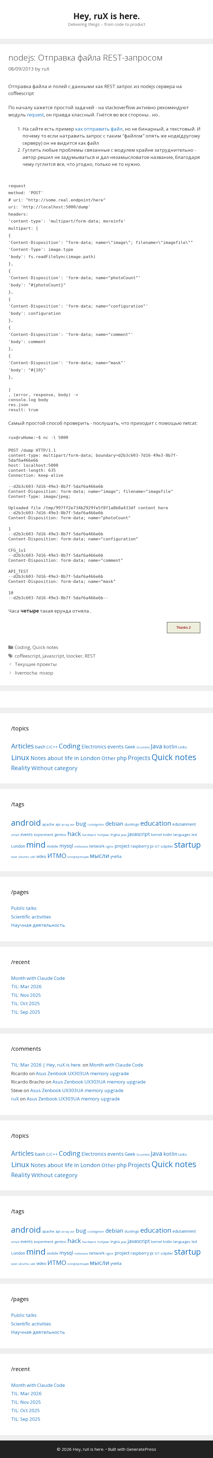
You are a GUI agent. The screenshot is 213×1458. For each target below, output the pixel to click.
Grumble (143, 747)
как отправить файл (99, 129)
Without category (54, 768)
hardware (89, 835)
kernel (156, 834)
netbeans (81, 846)
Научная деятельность (38, 925)
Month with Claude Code (38, 978)
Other (109, 758)
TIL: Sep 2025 (25, 1012)
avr (72, 825)
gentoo (60, 834)
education (155, 823)
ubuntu (23, 857)
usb (32, 857)
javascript (53, 656)
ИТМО (56, 855)
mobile (52, 846)
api (57, 824)
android (26, 822)
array (65, 825)
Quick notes (45, 647)
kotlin (170, 746)
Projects (139, 758)
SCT (156, 846)
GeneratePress (141, 1449)
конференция (78, 857)
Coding (22, 647)
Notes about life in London (65, 758)
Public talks (24, 908)
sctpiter (167, 846)
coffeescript (27, 656)
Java (156, 746)
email (15, 835)
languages (182, 834)
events (115, 746)
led (194, 834)
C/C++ (52, 747)
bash (40, 746)
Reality (20, 768)
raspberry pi (142, 846)
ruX (15, 1098)
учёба (115, 856)
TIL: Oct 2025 (25, 1003)
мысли (99, 856)
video (41, 856)
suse (14, 857)
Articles (22, 745)
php (122, 758)
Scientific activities (31, 916)
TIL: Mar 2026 (26, 986)
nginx (109, 846)
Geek (130, 746)
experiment (43, 834)
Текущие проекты (36, 664)
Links (182, 747)
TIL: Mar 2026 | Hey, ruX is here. (46, 1065)
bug (81, 823)
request (35, 114)
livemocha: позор (34, 673)
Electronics (94, 746)
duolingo (132, 824)
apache (48, 824)
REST (90, 656)
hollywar (103, 835)
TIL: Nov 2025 (26, 995)
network (97, 846)
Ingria (115, 834)
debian (114, 823)
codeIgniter (95, 825)
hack (74, 833)
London (18, 846)
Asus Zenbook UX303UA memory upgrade (82, 1073)
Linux (20, 757)
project (122, 846)
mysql (66, 845)
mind (36, 844)
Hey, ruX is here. (106, 16)
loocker (74, 656)
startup (187, 844)
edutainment (184, 824)
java (123, 835)
